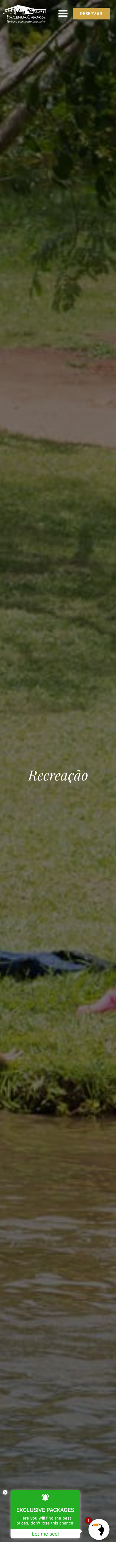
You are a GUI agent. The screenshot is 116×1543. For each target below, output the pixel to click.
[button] (63, 13)
